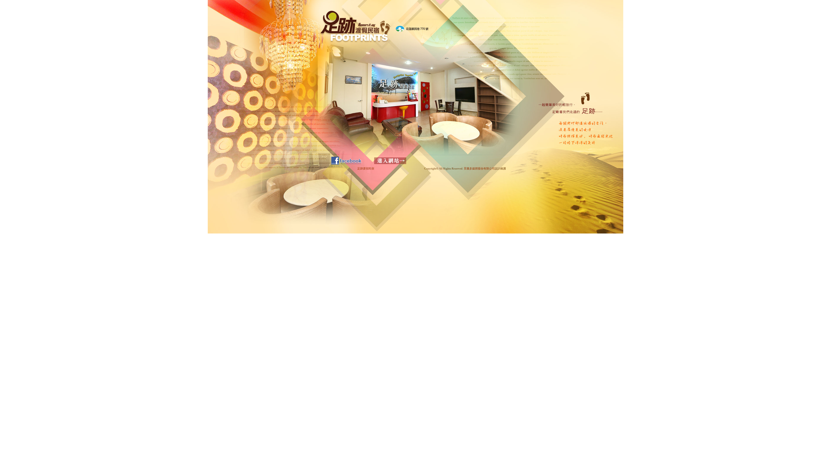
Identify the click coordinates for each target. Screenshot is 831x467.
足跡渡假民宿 (365, 168)
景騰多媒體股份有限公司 (479, 168)
